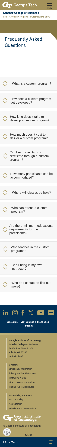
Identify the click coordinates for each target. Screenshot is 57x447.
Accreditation (15, 403)
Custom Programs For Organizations (28, 16)
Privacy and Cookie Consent (22, 373)
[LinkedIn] (5, 313)
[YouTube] (40, 313)
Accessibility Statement (20, 395)
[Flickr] (51, 313)
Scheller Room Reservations (22, 408)
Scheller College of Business (21, 13)
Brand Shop (43, 321)
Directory (13, 364)
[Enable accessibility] (7, 432)
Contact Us (12, 321)
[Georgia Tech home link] (20, 4)
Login (29, 434)
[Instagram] (15, 313)
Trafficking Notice (17, 377)
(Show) (47, 16)
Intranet (29, 325)
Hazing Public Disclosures (21, 386)
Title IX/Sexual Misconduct (22, 382)
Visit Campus (27, 321)
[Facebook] (23, 313)
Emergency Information (20, 368)
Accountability (16, 399)
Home (5, 16)
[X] (30, 313)
